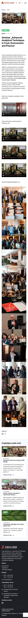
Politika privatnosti (6, 610)
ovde (18, 182)
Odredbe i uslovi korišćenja (7, 609)
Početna (4, 9)
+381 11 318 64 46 (8, 575)
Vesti (8, 9)
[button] (20, 3)
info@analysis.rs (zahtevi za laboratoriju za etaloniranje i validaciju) (11, 595)
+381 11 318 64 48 (8, 577)
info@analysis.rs (8, 579)
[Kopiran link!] (5, 434)
